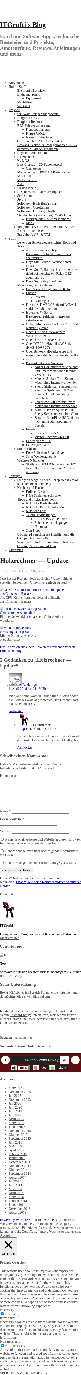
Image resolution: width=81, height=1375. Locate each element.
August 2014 (17, 1177)
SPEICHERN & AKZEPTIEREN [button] (23, 1373)
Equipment (33, 98)
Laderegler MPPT (38, 441)
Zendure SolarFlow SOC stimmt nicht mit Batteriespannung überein (57, 421)
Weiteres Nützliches (30, 460)
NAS (20, 184)
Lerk (26, 685)
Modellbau (24, 102)
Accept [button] (5, 1235)
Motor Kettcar (27, 180)
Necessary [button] (7, 1310)
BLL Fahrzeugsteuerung (34, 125)
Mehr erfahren (9, 938)
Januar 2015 (17, 1158)
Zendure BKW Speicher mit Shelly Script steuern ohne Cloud (57, 412)
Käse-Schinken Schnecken (44, 495)
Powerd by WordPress (15, 1220)
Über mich (16, 550)
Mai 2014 (15, 1189)
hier (29, 1037)
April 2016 (16, 1119)
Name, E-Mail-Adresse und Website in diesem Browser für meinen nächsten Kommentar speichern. (40, 841)
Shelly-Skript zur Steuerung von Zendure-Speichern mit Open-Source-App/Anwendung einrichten (56, 392)
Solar (12, 238)
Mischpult (24, 176)
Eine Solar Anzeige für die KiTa (48, 289)
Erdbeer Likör (35, 491)
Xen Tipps (33, 530)
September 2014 (20, 1173)
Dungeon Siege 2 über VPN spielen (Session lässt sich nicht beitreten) (48, 482)
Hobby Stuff (17, 86)
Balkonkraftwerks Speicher (44, 363)
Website (5, 831)
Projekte (14, 110)
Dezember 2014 (19, 1162)
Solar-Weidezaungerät (41, 456)
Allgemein (37, 571)
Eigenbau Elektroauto (32, 153)
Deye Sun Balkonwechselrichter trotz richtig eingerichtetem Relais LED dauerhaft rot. (51, 273)
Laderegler (42, 301)
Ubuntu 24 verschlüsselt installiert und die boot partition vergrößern (45, 536)
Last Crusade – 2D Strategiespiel (39, 164)
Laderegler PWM (38, 445)
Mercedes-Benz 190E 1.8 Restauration (43, 172)
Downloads (16, 83)
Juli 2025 (15, 1095)
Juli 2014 (15, 1181)
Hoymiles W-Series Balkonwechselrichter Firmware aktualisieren (48, 316)
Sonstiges (15, 476)
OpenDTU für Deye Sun (43, 340)
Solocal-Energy (20, 1015)
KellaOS (23, 160)
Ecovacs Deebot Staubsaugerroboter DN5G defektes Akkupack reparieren (47, 147)
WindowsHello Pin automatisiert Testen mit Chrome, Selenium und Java (46, 544)
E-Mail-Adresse (12, 819)
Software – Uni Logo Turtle (36, 211)
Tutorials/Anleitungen (41, 515)
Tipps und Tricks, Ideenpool (36, 499)
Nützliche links (36, 511)
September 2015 (20, 1138)
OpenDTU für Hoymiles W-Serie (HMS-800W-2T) (48, 345)
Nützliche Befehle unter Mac (45, 507)
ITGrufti (24, 571)
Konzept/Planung (38, 129)
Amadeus (50, 1220)
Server (21, 199)
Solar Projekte (27, 449)
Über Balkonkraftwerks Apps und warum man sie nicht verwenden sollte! (52, 353)
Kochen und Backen (31, 487)
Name (5, 811)
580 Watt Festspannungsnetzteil (38, 114)
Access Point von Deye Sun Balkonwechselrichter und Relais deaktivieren (48, 254)
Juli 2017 (15, 1115)
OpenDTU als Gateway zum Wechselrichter (45, 334)
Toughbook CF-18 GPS (33, 234)
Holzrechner (25, 157)
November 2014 (20, 1166)
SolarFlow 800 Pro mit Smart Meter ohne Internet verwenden (56, 404)
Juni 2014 (15, 1185)
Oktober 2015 (18, 1134)
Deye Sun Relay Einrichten (44, 281)
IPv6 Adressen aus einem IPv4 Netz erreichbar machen (37, 647)
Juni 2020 (15, 1107)
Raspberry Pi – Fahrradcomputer (39, 192)
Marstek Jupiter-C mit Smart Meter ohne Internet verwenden (56, 380)
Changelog (33, 168)
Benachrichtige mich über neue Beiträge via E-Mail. (40, 863)
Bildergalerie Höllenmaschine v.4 (48, 219)
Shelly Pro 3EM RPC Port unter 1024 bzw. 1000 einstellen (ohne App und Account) (52, 468)
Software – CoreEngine (33, 207)
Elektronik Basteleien (31, 90)
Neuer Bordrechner (39, 137)
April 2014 (16, 1193)
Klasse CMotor (36, 133)
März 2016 (16, 1123)
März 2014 (16, 1197)
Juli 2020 (15, 1103)
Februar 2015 (18, 1154)
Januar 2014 (17, 1205)
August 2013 (17, 1212)
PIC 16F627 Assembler (51, 519)
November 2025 (20, 1092)
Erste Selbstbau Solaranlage (45, 452)
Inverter (40, 297)
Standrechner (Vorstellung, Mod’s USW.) (45, 215)
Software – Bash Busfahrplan (37, 203)
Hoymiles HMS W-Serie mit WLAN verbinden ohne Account (51, 306)
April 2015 (16, 1150)
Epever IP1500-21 (47, 433)
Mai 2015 (15, 1146)
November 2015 (20, 1131)
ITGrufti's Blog (23, 25)
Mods (30, 223)
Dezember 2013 (19, 1208)
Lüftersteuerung (11, 651)
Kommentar (9, 775)
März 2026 (16, 1088)
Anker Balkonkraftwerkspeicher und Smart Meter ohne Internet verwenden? (56, 371)
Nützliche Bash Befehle (42, 503)
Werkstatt (23, 106)
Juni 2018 (15, 1111)
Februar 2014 (18, 1201)
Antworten (16, 711)
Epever (31, 293)
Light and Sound (28, 94)
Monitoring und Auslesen (34, 285)
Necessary (12, 1314)
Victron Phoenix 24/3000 (52, 437)
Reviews (23, 359)
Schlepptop (25, 195)
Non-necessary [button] (10, 1341)
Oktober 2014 (18, 1169)
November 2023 (20, 1099)
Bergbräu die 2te (28, 118)
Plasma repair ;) (27, 188)
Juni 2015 (15, 1142)
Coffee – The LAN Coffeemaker (39, 141)
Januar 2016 (17, 1127)
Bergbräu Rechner (29, 122)
